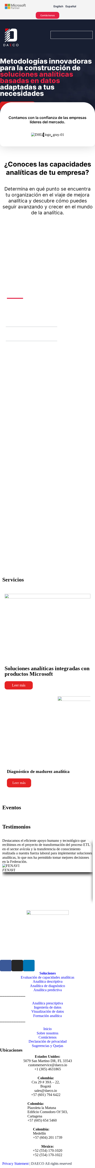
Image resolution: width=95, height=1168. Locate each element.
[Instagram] (17, 965)
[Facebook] (6, 965)
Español (70, 6)
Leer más (18, 685)
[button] (11, 320)
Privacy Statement (15, 1163)
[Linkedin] (29, 965)
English (58, 6)
